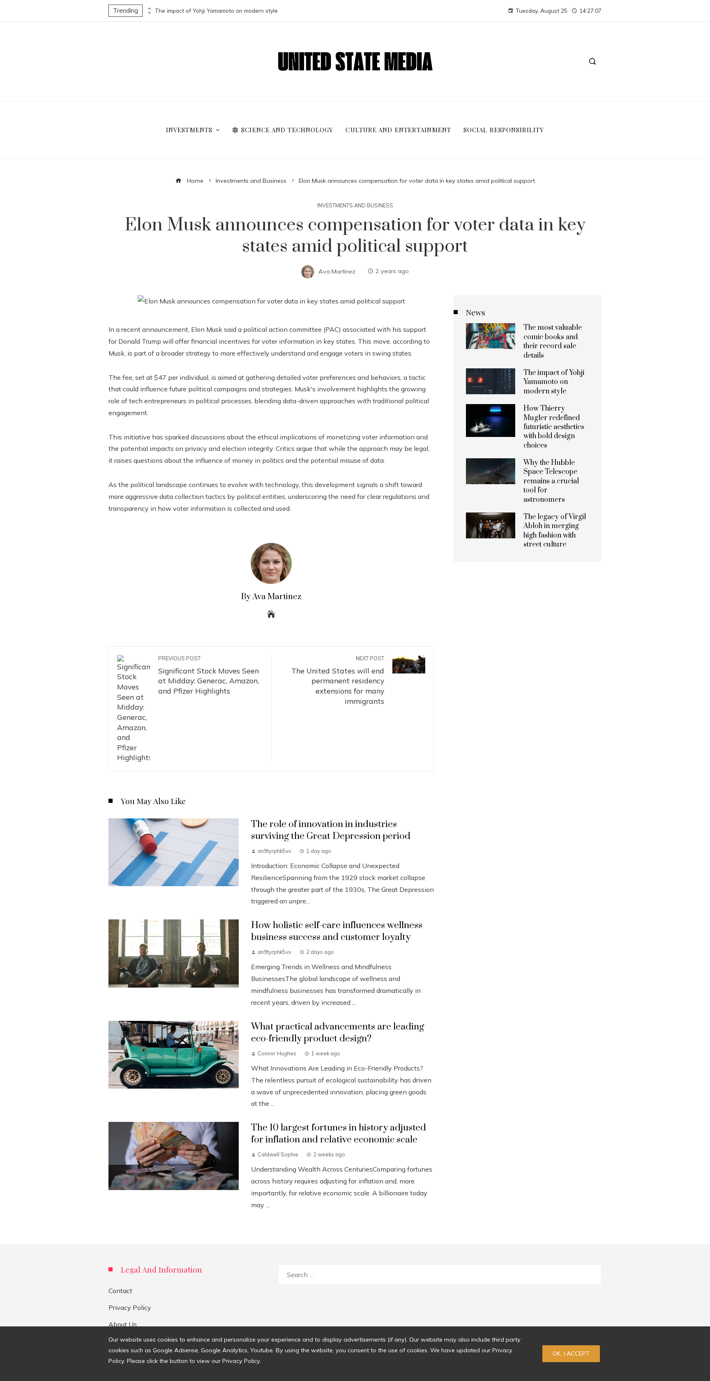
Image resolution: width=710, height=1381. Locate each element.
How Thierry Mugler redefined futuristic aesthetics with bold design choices (553, 427)
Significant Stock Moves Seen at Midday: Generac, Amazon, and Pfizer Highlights (208, 675)
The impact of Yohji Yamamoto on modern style (216, 10)
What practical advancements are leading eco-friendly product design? (337, 1033)
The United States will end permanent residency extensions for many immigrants (337, 680)
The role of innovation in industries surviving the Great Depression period (330, 830)
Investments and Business (355, 205)
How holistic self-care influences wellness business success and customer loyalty (336, 931)
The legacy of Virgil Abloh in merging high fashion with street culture (554, 530)
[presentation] (149, 9)
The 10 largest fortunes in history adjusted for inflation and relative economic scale (338, 1134)
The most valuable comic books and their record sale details (552, 341)
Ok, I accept (571, 1353)
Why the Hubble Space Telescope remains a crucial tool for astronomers (551, 481)
